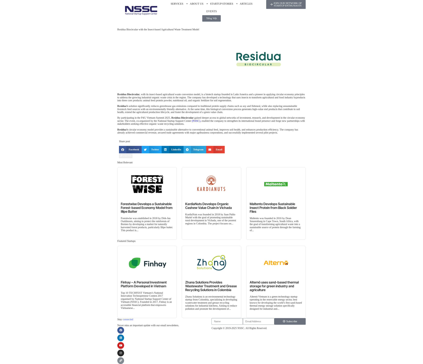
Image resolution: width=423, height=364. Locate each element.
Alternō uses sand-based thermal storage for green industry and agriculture (274, 286)
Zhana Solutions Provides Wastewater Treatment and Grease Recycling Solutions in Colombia (211, 286)
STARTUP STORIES (221, 3)
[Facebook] (120, 330)
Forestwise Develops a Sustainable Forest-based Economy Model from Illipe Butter (147, 208)
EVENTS (211, 11)
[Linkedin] (120, 337)
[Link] (120, 360)
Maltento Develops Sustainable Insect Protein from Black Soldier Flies (273, 208)
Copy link (126, 156)
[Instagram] (120, 353)
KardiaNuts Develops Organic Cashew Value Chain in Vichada (208, 206)
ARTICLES (246, 3)
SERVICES (177, 3)
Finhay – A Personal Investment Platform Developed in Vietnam (144, 284)
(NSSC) (196, 120)
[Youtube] (120, 345)
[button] (130, 149)
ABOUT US (196, 3)
